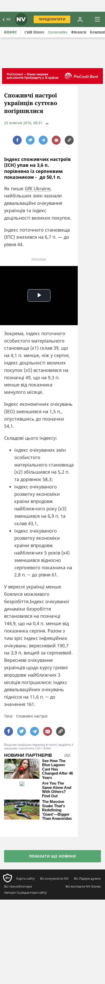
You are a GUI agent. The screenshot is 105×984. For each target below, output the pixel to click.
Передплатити (52, 19)
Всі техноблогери (18, 886)
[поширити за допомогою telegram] (43, 140)
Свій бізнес (34, 32)
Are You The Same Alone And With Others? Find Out (56, 789)
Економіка (58, 32)
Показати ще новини (52, 856)
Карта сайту (25, 878)
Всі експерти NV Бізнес (83, 886)
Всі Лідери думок (87, 878)
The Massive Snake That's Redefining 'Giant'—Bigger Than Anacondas (57, 810)
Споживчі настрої (31, 716)
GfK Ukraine (37, 188)
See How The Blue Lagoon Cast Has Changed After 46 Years (57, 769)
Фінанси (78, 32)
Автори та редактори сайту (25, 892)
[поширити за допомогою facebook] (17, 140)
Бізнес (10, 32)
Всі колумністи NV (54, 878)
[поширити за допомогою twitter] (30, 140)
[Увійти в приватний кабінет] (80, 19)
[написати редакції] (56, 140)
